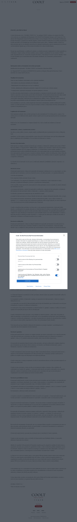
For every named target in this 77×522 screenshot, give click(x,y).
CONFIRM (27, 281)
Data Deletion (30, 286)
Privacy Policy (47, 286)
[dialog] (38, 261)
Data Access (38, 286)
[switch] (57, 259)
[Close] (64, 235)
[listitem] (38, 256)
